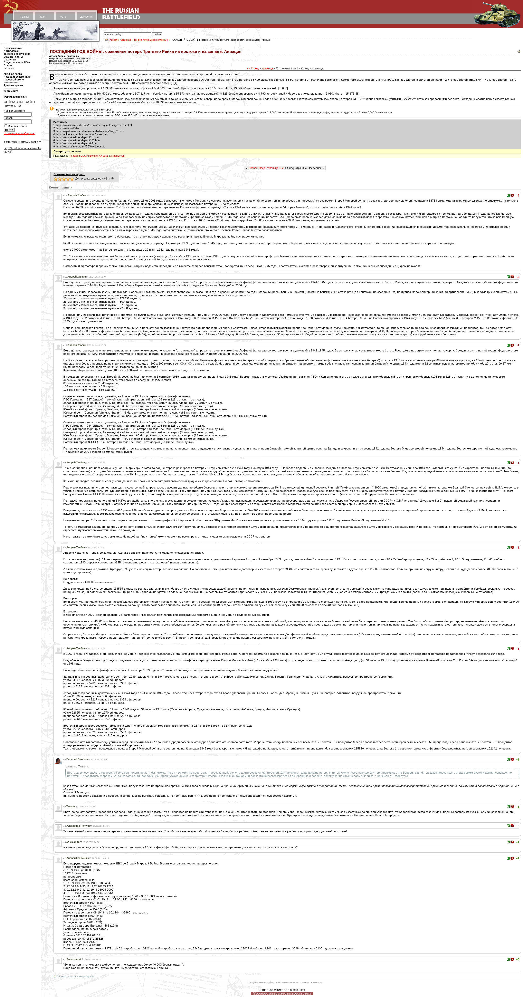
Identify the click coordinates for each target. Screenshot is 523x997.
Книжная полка (13, 73)
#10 (65, 345)
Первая (253, 168)
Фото (63, 16)
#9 (64, 463)
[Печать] (518, 52)
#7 (64, 648)
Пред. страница (268, 168)
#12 (65, 195)
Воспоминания (13, 48)
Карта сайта (11, 91)
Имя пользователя (15, 110)
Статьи (8, 65)
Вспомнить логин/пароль (19, 133)
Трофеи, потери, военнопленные (151, 40)
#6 (64, 759)
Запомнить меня (18, 126)
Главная (24, 16)
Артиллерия (11, 51)
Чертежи (9, 68)
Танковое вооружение (17, 53)
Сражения (125, 40)
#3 (64, 842)
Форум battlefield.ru (15, 96)
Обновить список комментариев (75, 976)
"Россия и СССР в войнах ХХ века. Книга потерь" (97, 155)
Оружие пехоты (13, 56)
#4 (64, 826)
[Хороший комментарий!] (508, 195)
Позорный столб (14, 79)
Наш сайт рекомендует (18, 76)
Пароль (8, 118)
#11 (65, 277)
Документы (86, 16)
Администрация (13, 85)
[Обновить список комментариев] (71, 187)
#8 (64, 547)
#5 (64, 806)
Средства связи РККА (17, 62)
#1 (64, 959)
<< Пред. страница (260, 68)
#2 (64, 858)
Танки (43, 16)
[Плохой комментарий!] (512, 195)
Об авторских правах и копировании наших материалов (282, 993)
